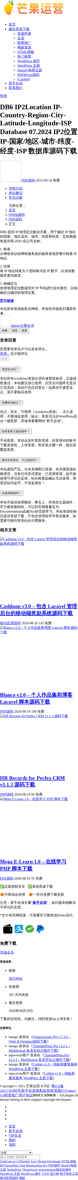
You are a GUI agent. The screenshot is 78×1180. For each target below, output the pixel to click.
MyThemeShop (9, 1165)
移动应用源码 (10, 623)
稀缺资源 (24, 47)
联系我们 (16, 88)
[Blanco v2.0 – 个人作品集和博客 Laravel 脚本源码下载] (39, 632)
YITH (45, 1173)
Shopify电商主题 (29, 70)
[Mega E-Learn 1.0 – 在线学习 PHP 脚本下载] (34, 799)
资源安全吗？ (10, 369)
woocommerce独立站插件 (54, 1169)
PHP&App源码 (28, 75)
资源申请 (24, 33)
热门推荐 (24, 56)
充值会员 (7, 952)
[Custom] (23, 79)
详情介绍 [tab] (16, 188)
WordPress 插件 (28, 61)
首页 (12, 24)
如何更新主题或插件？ (16, 431)
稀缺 (22, 1178)
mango (22, 325)
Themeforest (29, 1169)
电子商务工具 (69, 1173)
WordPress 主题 (28, 65)
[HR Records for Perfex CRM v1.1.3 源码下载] (34, 716)
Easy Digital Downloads (46, 1161)
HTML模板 (25, 52)
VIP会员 (15, 1135)
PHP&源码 (17, 215)
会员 (20, 38)
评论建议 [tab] (16, 193)
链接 (24, 330)
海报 (14, 330)
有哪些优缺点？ (11, 402)
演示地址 (16, 978)
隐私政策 (43, 1090)
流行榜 (54, 1173)
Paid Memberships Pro (33, 1165)
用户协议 (26, 1095)
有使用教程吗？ (11, 493)
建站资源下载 (19, 29)
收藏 (4, 330)
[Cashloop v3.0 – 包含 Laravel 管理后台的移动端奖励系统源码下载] (39, 543)
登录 (3, 96)
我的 (12, 1140)
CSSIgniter (23, 1161)
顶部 (12, 1144)
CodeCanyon (8, 1161)
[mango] (11, 180)
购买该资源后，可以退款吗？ (20, 460)
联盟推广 (24, 43)
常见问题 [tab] (16, 197)
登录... (5, 353)
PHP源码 (28, 180)
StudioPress (14, 1169)
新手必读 (16, 83)
